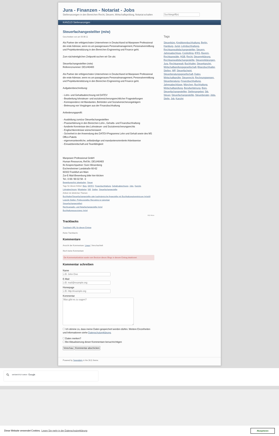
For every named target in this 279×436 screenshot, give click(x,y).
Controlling (188, 53)
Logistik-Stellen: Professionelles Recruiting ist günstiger (86, 200)
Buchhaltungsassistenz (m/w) (75, 210)
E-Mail (66, 279)
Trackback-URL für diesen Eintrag (77, 227)
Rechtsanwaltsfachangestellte (179, 60)
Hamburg (168, 46)
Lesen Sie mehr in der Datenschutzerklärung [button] (64, 430)
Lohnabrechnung (70, 189)
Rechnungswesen (204, 77)
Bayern (205, 53)
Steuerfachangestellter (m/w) (86, 32)
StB (89, 189)
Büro (85, 186)
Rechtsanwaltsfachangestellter (179, 49)
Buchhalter (190, 63)
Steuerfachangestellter (175, 91)
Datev (197, 74)
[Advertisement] (87, 409)
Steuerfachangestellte (108, 189)
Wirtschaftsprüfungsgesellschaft (180, 67)
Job (173, 98)
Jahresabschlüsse (173, 84)
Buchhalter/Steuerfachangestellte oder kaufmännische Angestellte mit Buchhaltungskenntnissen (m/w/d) (106, 196)
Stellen (95, 189)
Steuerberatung (172, 81)
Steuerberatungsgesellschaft (178, 74)
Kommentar (69, 296)
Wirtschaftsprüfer (172, 77)
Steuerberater (202, 95)
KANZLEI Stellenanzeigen (76, 22)
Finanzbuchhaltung (103, 186)
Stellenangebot (196, 91)
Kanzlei (138, 186)
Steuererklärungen (205, 60)
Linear (87, 245)
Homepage (68, 287)
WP (174, 70)
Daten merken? (73, 338)
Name (66, 270)
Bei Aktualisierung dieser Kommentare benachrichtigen (93, 342)
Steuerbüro (169, 42)
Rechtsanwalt (176, 63)
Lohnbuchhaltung (190, 46)
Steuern (200, 49)
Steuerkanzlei (204, 63)
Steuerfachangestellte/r (72, 203)
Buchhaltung (200, 84)
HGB (182, 56)
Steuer (90, 182)
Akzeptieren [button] (263, 431)
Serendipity (78, 360)
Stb (206, 91)
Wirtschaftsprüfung (173, 88)
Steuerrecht (188, 77)
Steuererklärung (202, 56)
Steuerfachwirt (184, 70)
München (188, 84)
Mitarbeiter (82, 189)
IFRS (197, 53)
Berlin (204, 42)
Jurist (177, 46)
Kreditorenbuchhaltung (188, 42)
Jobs (131, 186)
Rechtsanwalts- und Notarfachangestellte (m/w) (82, 207)
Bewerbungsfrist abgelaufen (74, 182)
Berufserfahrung (192, 88)
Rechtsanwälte (171, 56)
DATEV (91, 186)
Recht (189, 56)
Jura (166, 63)
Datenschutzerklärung (99, 332)
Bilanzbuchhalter (206, 67)
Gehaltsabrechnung (120, 186)
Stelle (167, 98)
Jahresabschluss (172, 53)
